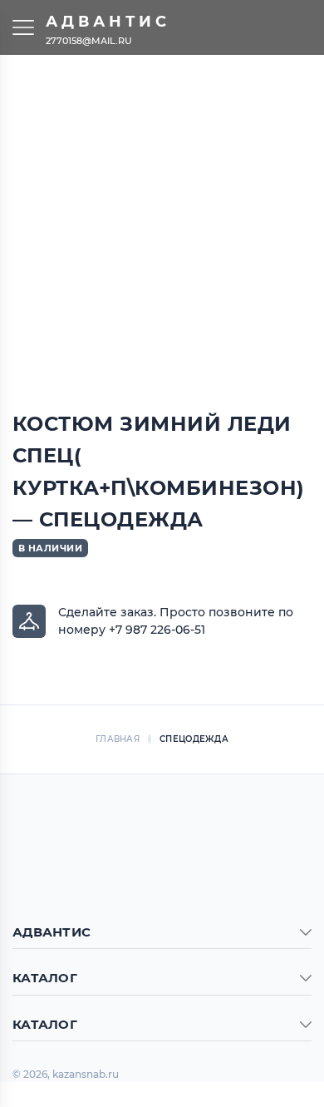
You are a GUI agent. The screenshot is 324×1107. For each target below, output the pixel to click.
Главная (118, 739)
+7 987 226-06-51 (157, 629)
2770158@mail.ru (89, 40)
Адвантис (108, 21)
